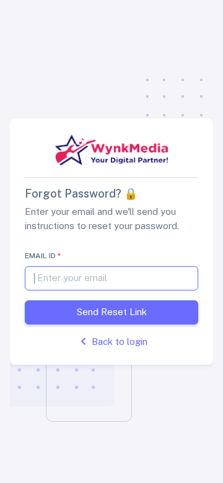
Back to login (119, 341)
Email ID (43, 255)
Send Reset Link (112, 312)
